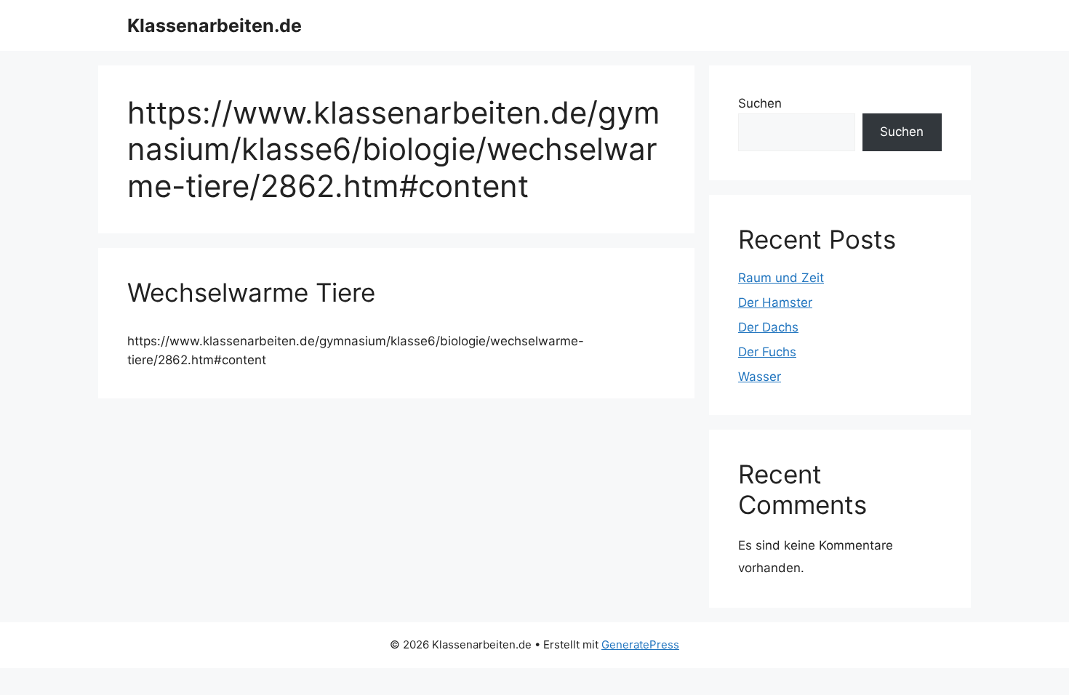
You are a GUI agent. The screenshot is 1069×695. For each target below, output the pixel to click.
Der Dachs (768, 327)
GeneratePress (640, 644)
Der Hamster (775, 302)
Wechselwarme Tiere (251, 292)
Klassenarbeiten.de (214, 25)
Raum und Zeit (781, 277)
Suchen (760, 103)
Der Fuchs (767, 352)
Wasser (759, 376)
